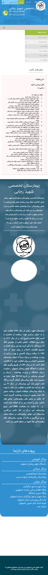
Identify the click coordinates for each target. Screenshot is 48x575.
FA (36, 2)
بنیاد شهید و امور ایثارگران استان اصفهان (28, 496)
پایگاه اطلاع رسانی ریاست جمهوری (31, 490)
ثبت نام (28, 2)
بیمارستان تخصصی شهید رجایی (24, 189)
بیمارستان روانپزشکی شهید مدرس (31, 477)
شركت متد (41, 506)
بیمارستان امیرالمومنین (36, 473)
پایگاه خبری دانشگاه (37, 493)
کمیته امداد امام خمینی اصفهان (32, 503)
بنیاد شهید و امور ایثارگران (34, 486)
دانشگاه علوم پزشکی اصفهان (33, 464)
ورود (21, 2)
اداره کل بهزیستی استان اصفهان (31, 500)
